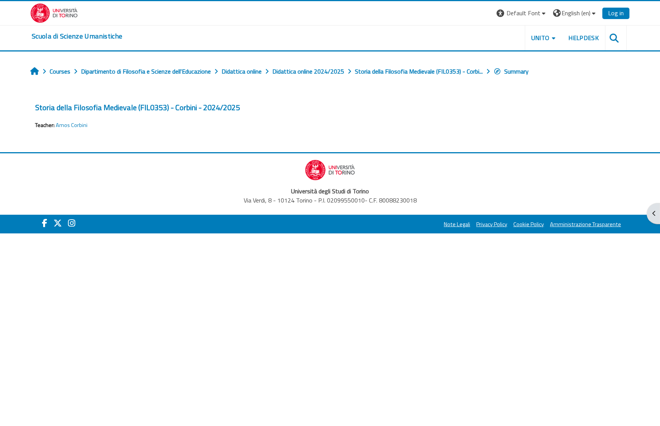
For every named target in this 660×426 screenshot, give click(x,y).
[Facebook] (44, 223)
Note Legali (457, 224)
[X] (57, 223)
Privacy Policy (491, 224)
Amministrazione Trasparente (585, 224)
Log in (616, 13)
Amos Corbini (71, 125)
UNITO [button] (540, 37)
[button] (521, 13)
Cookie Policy (528, 224)
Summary (516, 71)
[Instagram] (71, 223)
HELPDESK (583, 37)
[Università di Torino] (54, 12)
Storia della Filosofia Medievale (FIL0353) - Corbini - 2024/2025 (137, 107)
